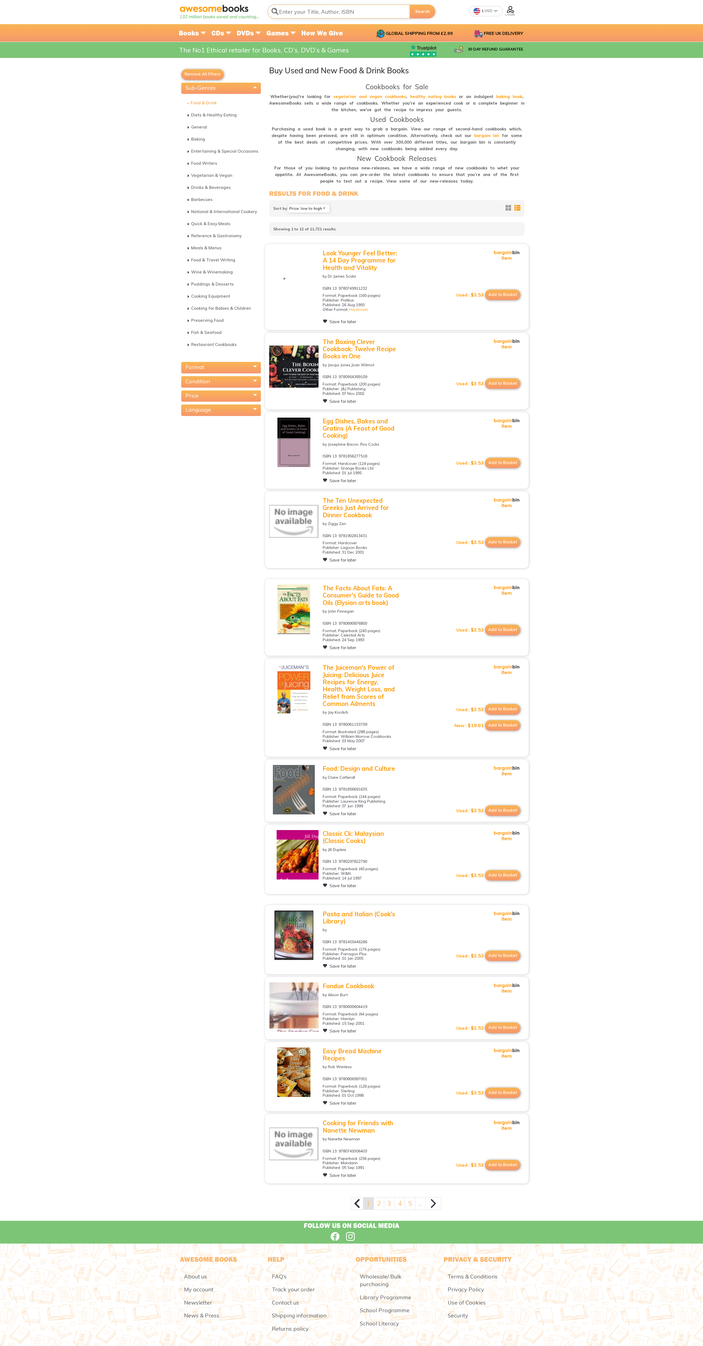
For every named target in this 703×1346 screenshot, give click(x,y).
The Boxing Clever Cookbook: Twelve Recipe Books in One (359, 349)
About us (195, 1276)
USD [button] (488, 11)
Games (278, 33)
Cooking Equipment (210, 296)
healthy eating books (433, 96)
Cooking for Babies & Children (221, 308)
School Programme (384, 1310)
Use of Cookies (467, 1302)
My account (198, 1289)
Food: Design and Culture (359, 768)
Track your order (293, 1289)
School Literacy (379, 1323)
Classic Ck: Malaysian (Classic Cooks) (353, 837)
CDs (218, 33)
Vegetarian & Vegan (211, 175)
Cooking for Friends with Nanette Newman (358, 1126)
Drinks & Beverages (211, 187)
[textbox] (339, 11)
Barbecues (202, 199)
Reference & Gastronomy (216, 235)
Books (189, 33)
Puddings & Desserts (212, 284)
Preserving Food (207, 320)
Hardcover (358, 309)
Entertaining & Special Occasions (224, 151)
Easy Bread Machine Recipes (352, 1054)
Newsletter (198, 1302)
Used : (470, 295)
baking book (509, 96)
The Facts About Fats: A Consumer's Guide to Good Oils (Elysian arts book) (361, 595)
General (199, 127)
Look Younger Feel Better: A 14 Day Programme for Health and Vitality (360, 260)
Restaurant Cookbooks (214, 344)
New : (469, 725)
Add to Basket (502, 294)
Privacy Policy (466, 1289)
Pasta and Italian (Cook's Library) (359, 917)
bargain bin (486, 135)
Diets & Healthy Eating (214, 115)
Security (458, 1315)
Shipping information (299, 1315)
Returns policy (290, 1328)
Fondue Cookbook (348, 986)
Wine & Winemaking (212, 272)
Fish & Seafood (206, 332)
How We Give (322, 33)
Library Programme (385, 1297)
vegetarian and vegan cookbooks (369, 96)
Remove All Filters (203, 74)
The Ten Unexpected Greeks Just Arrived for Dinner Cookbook (356, 508)
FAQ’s (279, 1276)
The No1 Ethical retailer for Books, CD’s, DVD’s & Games (264, 50)
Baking (198, 139)
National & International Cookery (224, 211)
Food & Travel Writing (213, 260)
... (420, 1203)
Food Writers (204, 163)
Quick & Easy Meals (210, 223)
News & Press (201, 1315)
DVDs (246, 33)
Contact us (285, 1302)
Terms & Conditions (473, 1276)
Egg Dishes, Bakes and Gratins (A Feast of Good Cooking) (359, 428)
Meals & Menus (206, 247)
